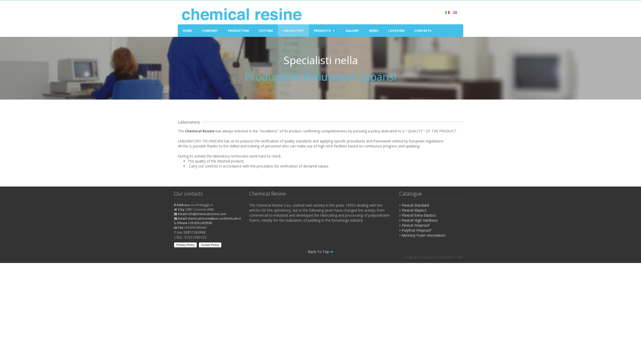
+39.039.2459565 (200, 223)
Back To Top (319, 251)
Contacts (422, 31)
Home (187, 31)
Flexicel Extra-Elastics (418, 215)
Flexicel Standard (415, 205)
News (373, 31)
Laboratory (293, 31)
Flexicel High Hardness (419, 220)
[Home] (242, 14)
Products (322, 31)
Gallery (352, 31)
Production (238, 31)
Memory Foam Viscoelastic (423, 235)
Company (210, 31)
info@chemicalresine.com (207, 214)
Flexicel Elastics (413, 210)
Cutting (266, 31)
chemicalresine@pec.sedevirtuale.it (214, 218)
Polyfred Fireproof (416, 230)
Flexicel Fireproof (415, 225)
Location (396, 31)
